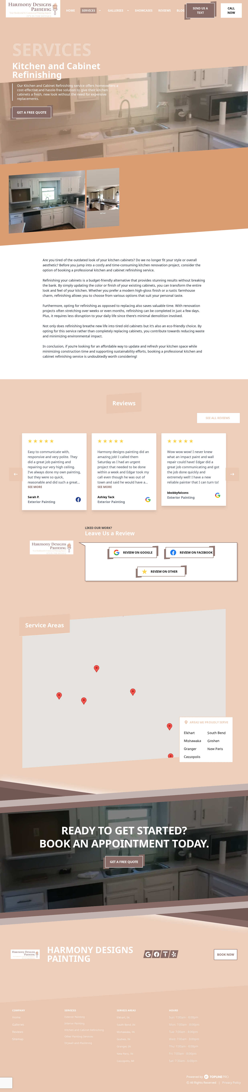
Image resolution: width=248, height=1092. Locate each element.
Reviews (17, 1032)
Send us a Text (200, 10)
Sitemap (17, 1039)
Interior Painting (74, 1023)
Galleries (18, 1025)
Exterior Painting (74, 1017)
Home (16, 1017)
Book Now (225, 955)
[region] (124, 474)
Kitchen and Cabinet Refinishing (84, 1030)
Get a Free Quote (31, 112)
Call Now (231, 10)
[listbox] (124, 474)
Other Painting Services (78, 1036)
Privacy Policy (231, 1083)
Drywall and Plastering (78, 1043)
